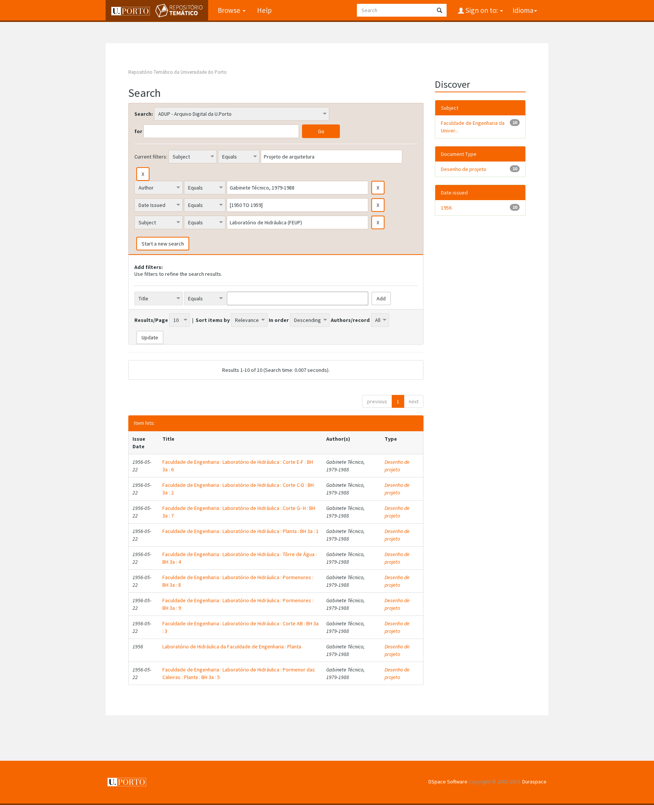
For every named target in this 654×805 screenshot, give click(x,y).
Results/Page (151, 320)
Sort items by (213, 320)
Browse (230, 10)
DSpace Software (447, 781)
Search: (143, 113)
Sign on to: (481, 10)
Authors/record (350, 320)
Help (264, 10)
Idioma (522, 10)
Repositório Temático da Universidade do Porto (177, 72)
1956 (446, 207)
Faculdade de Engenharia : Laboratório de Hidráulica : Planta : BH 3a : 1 (240, 531)
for (138, 131)
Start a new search (163, 243)
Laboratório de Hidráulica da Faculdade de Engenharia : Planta (231, 646)
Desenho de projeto (397, 465)
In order (279, 320)
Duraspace (534, 781)
